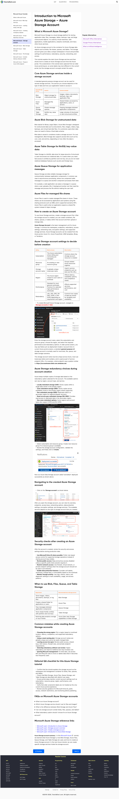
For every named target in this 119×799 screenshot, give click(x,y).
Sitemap (47, 789)
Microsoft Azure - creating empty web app (20, 26)
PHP (89, 763)
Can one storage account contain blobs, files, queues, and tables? (57, 710)
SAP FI (7, 763)
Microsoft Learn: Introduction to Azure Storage (52, 726)
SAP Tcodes (23, 779)
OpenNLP (41, 769)
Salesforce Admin (24, 765)
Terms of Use (72, 789)
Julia (56, 773)
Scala (56, 780)
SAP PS (7, 771)
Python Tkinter (42, 783)
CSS (89, 767)
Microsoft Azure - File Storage (21, 54)
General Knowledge (108, 775)
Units (105, 769)
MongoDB (73, 763)
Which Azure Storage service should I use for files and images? (56, 704)
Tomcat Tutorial (42, 775)
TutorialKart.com (10, 2)
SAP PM (8, 778)
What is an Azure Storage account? (47, 701)
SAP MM (8, 775)
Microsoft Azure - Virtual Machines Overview (19, 36)
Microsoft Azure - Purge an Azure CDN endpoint (20, 63)
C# (55, 763)
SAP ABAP (8, 773)
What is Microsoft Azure (19, 17)
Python (56, 777)
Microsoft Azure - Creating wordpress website (20, 31)
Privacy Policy (63, 789)
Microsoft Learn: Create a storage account (51, 730)
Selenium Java (91, 779)
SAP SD (8, 769)
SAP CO (8, 765)
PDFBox (40, 771)
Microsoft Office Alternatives (92, 39)
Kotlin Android (74, 777)
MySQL (72, 765)
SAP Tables (22, 777)
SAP (55, 2)
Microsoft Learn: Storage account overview (51, 728)
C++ (56, 765)
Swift (56, 782)
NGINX (90, 771)
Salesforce (62, 2)
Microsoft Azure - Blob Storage (21, 45)
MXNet (40, 767)
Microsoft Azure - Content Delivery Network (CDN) (20, 58)
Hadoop (41, 763)
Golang (56, 769)
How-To (106, 777)
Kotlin (56, 775)
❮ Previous (38, 751)
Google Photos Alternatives (92, 42)
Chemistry (106, 767)
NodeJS (90, 773)
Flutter (72, 775)
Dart (56, 767)
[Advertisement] (59, 8)
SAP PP (7, 777)
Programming (73, 2)
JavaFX (40, 781)
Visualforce (22, 769)
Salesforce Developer (25, 767)
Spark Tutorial (42, 773)
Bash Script (73, 785)
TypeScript (57, 784)
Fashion (106, 773)
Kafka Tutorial (42, 765)
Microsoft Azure (66, 735)
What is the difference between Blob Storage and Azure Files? (56, 707)
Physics (106, 765)
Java (56, 771)
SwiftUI (72, 779)
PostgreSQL (73, 767)
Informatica (22, 771)
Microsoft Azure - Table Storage (19, 49)
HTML (89, 765)
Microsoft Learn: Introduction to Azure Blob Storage (54, 732)
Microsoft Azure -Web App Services (20, 21)
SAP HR (8, 767)
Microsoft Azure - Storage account (20, 41)
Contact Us (55, 789)
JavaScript (90, 769)
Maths (105, 763)
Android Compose (75, 773)
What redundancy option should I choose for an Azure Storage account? (56, 714)
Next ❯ (77, 751)
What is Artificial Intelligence (92, 46)
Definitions (106, 771)
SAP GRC (8, 780)
